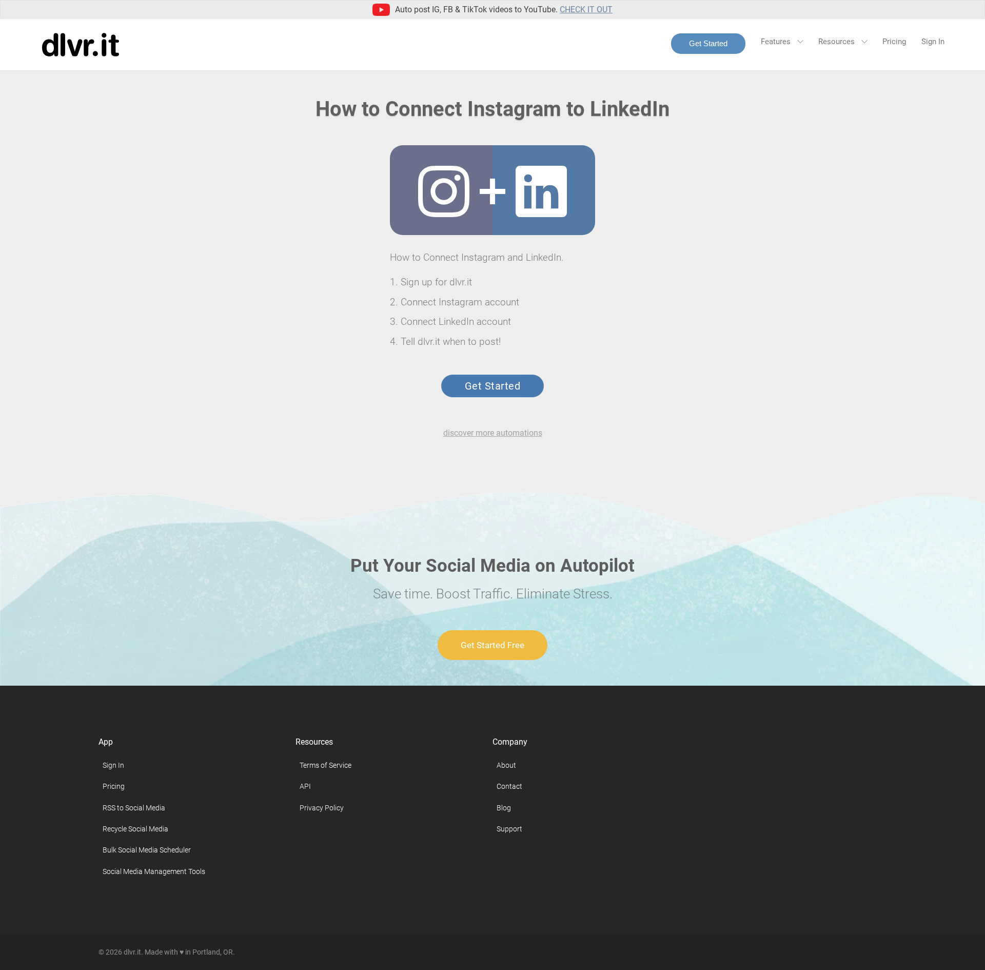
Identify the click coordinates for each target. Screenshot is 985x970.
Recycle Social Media (135, 829)
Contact (509, 786)
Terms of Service (325, 765)
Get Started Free (492, 645)
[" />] (443, 191)
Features (777, 41)
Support (509, 829)
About (506, 765)
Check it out (586, 9)
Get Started (708, 43)
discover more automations (492, 433)
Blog (504, 808)
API (305, 786)
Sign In (932, 41)
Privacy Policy (322, 808)
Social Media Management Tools (154, 871)
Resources (837, 41)
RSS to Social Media (134, 808)
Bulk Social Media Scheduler (147, 850)
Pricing (894, 41)
